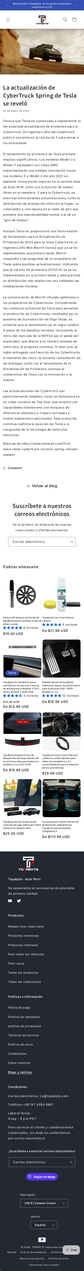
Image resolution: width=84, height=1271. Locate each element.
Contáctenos (17, 1053)
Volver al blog (44, 486)
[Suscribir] (71, 542)
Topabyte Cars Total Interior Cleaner (58, 619)
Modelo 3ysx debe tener (26, 926)
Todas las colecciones (24, 981)
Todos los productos (23, 972)
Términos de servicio (23, 1035)
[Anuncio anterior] (7, 5)
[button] (8, 19)
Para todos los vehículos (26, 954)
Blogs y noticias (20, 1072)
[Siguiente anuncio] (76, 5)
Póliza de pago (19, 1007)
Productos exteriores (23, 935)
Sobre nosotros (19, 1062)
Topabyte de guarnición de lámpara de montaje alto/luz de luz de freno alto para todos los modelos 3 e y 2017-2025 (21, 759)
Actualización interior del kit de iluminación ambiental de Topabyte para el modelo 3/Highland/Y (60, 826)
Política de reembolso (24, 1017)
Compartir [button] (15, 468)
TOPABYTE (38, 1247)
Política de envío (20, 1044)
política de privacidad (24, 1026)
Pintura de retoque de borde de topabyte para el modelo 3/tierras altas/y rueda (22, 620)
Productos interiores (23, 945)
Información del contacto (44, 1264)
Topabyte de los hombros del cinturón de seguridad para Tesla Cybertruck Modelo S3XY (22, 825)
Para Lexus (16, 963)
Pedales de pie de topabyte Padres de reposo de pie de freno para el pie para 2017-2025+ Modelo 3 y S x (61, 687)
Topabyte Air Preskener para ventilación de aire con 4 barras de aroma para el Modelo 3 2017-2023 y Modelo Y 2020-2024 (21, 687)
